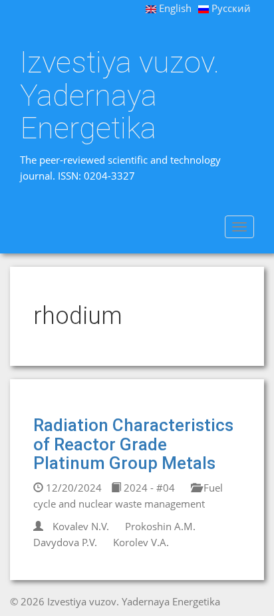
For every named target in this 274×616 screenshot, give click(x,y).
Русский (230, 8)
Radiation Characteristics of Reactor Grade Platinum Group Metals (133, 444)
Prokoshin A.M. (160, 526)
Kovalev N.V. (81, 526)
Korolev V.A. (141, 542)
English (174, 8)
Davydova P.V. (65, 542)
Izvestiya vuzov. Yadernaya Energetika (119, 95)
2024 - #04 (148, 487)
